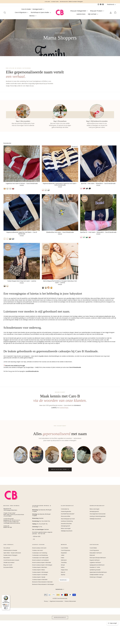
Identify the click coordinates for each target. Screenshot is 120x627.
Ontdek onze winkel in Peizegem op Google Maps (19, 367)
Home (56, 33)
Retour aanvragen (66, 528)
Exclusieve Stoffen (8, 567)
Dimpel (63, 565)
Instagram (26, 356)
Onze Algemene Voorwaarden (98, 514)
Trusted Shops (64, 408)
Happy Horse (64, 570)
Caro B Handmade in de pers (11, 560)
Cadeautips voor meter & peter (40, 557)
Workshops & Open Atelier (40, 12)
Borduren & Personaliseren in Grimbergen (43, 584)
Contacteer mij (65, 509)
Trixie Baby (64, 562)
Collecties (61, 33)
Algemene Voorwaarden (56, 601)
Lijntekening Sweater (95, 570)
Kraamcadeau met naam (39, 548)
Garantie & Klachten (66, 523)
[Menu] (9, 596)
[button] (64, 580)
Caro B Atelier (64, 548)
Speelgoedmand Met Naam (97, 565)
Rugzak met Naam (95, 560)
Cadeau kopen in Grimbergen (40, 572)
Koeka (62, 557)
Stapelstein (64, 553)
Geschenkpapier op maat (68, 518)
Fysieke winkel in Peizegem (10, 555)
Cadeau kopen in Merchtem (39, 567)
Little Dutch (64, 560)
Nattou (62, 567)
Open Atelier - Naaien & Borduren (12, 553)
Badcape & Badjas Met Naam (98, 557)
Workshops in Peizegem (96, 577)
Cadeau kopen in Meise (38, 570)
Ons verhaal (7, 548)
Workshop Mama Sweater (10, 550)
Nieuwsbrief (7, 557)
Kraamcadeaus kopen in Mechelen (41, 562)
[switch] (6, 608)
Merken (32, 16)
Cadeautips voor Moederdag (40, 555)
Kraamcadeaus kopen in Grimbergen (42, 565)
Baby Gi (63, 572)
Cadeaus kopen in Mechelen (39, 579)
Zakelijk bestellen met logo (96, 574)
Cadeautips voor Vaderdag (39, 553)
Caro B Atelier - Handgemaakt (32, 9)
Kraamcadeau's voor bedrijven (40, 560)
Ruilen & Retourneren (70, 601)
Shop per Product (96, 11)
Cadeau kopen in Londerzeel (39, 574)
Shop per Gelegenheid (78, 11)
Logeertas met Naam (95, 562)
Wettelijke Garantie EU (66, 531)
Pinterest (97, 356)
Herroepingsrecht (65, 526)
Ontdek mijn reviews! (9, 562)
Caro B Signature (21, 12)
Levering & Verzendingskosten (98, 516)
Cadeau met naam (37, 550)
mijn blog (13, 362)
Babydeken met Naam (96, 553)
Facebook (90, 356)
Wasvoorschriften (65, 516)
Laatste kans (81, 14)
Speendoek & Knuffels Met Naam (98, 572)
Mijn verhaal (92, 14)
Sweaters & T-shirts (95, 567)
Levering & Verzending (67, 521)
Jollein (62, 555)
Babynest (92, 555)
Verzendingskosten (66, 511)
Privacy (46, 601)
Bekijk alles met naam (59, 469)
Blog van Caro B (8, 565)
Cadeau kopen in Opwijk (38, 577)
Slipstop (63, 574)
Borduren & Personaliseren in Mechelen (42, 582)
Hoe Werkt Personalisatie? (67, 514)
